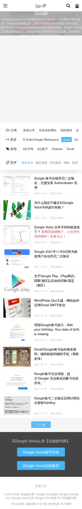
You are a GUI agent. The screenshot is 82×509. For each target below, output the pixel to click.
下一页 (41, 425)
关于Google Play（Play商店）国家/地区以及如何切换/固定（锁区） (55, 280)
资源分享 (29, 130)
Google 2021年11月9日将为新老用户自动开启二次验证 (55, 253)
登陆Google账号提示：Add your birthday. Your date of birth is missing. (56, 329)
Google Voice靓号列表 (41, 452)
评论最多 (56, 163)
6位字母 (28, 149)
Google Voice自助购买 (41, 465)
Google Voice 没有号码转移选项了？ (57, 231)
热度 (75, 163)
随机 (67, 163)
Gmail (66, 139)
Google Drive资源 (45, 498)
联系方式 (41, 486)
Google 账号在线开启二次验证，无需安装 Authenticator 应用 (55, 183)
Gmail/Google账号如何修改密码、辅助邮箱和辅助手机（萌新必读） (56, 354)
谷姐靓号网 (41, 5)
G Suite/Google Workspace (41, 139)
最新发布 (27, 163)
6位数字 (42, 149)
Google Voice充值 (23, 498)
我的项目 (66, 130)
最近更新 (41, 163)
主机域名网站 (47, 130)
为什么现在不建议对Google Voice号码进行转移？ (53, 204)
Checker (57, 149)
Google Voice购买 (47, 494)
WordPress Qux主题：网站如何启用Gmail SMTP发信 (56, 302)
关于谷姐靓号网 (66, 498)
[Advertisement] (41, 79)
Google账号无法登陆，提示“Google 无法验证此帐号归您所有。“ (56, 378)
